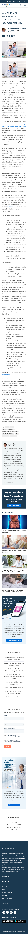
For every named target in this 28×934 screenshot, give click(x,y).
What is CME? (14, 822)
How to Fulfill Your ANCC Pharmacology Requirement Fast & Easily (14, 676)
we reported (8, 86)
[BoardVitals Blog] (7, 5)
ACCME (12, 427)
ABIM (17, 31)
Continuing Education (8, 429)
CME (3, 890)
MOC (17, 433)
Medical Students (7, 893)
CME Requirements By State (14, 697)
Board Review (6, 887)
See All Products (7, 899)
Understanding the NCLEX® (14, 825)
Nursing (4, 896)
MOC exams (5, 436)
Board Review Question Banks (14, 827)
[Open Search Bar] (20, 5)
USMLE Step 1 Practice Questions (14, 688)
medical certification (8, 433)
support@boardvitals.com (12, 909)
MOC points (13, 436)
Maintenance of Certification (10, 431)
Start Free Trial (14, 505)
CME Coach (14, 830)
